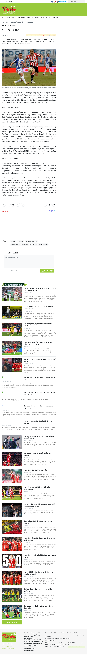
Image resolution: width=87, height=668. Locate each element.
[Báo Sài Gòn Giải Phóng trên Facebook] (52, 2)
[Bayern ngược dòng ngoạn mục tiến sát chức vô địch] (12, 377)
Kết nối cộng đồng (53, 17)
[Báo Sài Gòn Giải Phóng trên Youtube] (55, 2)
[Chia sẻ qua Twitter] (54, 205)
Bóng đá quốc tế (22, 17)
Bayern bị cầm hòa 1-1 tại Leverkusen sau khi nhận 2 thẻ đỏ (39, 407)
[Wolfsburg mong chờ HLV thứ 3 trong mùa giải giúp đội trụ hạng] (12, 442)
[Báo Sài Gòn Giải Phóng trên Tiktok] (58, 2)
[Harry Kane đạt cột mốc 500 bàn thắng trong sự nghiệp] (12, 561)
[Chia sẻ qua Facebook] (49, 205)
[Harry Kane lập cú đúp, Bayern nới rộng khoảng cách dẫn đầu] (12, 544)
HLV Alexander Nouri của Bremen (19, 244)
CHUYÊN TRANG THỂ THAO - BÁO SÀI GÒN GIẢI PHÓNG (9, 9)
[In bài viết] (23, 205)
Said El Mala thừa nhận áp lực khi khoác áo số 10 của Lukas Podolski (40, 289)
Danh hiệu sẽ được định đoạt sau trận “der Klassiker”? (38, 522)
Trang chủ (3, 17)
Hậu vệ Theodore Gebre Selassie (39, 244)
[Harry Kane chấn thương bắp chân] (12, 476)
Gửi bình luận (48, 271)
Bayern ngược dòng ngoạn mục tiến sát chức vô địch (40, 378)
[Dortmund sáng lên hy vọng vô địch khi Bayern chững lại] (12, 595)
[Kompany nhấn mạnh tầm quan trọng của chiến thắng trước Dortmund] (12, 510)
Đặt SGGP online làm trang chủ (76, 646)
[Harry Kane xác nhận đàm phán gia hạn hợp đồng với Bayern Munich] (12, 348)
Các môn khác (44, 17)
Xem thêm (11, 622)
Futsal (29, 17)
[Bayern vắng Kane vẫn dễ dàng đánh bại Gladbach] (12, 459)
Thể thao (5, 22)
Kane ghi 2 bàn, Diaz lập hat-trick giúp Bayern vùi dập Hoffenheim (39, 573)
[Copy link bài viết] (18, 205)
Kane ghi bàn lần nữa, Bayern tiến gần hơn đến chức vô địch (39, 393)
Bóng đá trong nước (11, 17)
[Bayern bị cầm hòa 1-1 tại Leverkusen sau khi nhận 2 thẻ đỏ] (12, 406)
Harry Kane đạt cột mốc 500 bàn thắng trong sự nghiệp (40, 556)
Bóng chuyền (35, 17)
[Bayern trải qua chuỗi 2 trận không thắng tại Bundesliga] (12, 612)
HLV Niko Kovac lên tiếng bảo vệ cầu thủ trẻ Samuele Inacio (38, 308)
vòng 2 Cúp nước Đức (31, 241)
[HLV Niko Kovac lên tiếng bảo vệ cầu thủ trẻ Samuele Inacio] (12, 312)
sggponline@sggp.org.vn (8, 648)
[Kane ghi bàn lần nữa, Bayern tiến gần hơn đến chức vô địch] (12, 392)
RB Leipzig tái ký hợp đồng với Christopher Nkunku (38, 325)
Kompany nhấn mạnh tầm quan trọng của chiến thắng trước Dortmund (39, 505)
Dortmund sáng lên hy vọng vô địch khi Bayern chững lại (39, 590)
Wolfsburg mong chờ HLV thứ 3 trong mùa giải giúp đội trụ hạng (39, 437)
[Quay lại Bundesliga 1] (4, 205)
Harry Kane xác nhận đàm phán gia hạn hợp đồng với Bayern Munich (38, 343)
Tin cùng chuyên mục (13, 285)
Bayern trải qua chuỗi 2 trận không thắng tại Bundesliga (39, 607)
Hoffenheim (20, 241)
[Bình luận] (9, 205)
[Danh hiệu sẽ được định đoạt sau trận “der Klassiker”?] (12, 527)
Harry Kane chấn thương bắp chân (35, 470)
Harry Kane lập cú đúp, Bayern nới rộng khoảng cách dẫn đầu (39, 539)
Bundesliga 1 (30, 22)
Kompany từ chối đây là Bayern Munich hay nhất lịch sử (40, 360)
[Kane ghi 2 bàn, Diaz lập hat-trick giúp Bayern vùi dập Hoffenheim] (12, 578)
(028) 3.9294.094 (7, 646)
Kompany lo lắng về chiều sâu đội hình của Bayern (38, 422)
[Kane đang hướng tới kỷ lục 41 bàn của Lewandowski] (12, 493)
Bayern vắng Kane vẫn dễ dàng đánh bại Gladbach (37, 454)
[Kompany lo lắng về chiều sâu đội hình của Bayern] (12, 421)
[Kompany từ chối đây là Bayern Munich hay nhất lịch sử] (12, 365)
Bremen (13, 241)
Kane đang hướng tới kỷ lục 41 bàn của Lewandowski (37, 488)
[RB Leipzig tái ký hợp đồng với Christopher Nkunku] (12, 329)
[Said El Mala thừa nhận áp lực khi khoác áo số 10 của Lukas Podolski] (12, 294)
